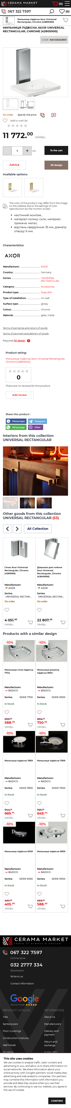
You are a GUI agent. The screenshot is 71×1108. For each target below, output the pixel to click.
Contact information (22, 983)
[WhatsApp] (16, 428)
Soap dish (46, 292)
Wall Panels (9, 1045)
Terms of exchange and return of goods (25, 328)
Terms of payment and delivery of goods (26, 333)
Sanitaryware (10, 1024)
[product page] (19, 549)
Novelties (8, 1052)
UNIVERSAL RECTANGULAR (50, 279)
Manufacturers (52, 1024)
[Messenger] (16, 422)
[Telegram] (37, 422)
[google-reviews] (24, 1001)
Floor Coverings (12, 1031)
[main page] (19, 4)
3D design (19, 340)
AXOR (44, 266)
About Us (49, 1016)
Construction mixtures (16, 1038)
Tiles (5, 1016)
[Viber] (35, 428)
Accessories (47, 286)
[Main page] (35, 941)
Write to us (16, 976)
